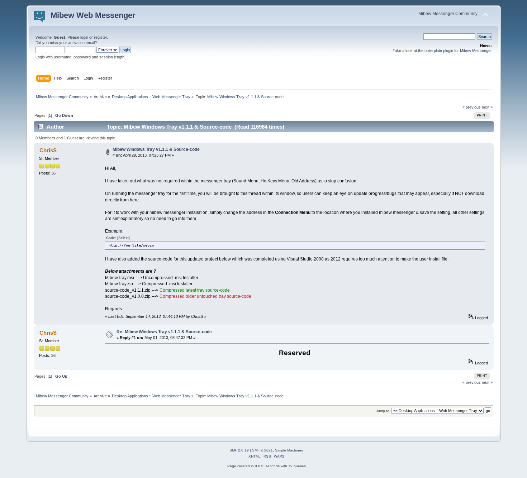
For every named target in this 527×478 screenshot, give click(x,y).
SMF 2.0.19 (239, 450)
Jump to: (383, 411)
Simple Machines (289, 450)
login (84, 37)
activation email (81, 42)
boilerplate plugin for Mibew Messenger (458, 50)
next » (487, 107)
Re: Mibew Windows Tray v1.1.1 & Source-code (164, 331)
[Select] (123, 238)
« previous (471, 107)
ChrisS (48, 150)
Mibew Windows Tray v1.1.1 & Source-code (156, 149)
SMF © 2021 (262, 450)
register (100, 37)
